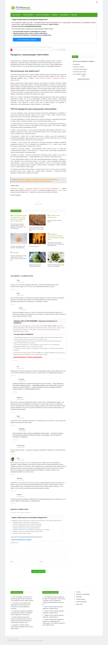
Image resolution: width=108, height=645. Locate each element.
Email (40, 561)
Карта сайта (79, 604)
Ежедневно (77, 64)
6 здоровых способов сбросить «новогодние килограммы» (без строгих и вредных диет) (22, 626)
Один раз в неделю (79, 66)
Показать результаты (83, 79)
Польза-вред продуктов (27, 47)
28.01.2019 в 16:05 (20, 496)
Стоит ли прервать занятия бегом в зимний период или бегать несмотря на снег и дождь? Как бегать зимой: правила (22, 598)
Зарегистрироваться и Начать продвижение (27, 357)
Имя (12, 561)
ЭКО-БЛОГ (74, 14)
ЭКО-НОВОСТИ (64, 14)
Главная (14, 47)
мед (41, 204)
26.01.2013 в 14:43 (20, 282)
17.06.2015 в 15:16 (22, 309)
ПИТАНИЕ (54, 14)
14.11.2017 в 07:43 (20, 480)
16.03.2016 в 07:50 (20, 447)
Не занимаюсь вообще (80, 74)
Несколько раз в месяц (80, 71)
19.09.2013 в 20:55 (20, 399)
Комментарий (14, 542)
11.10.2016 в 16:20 (20, 460)
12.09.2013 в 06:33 (20, 368)
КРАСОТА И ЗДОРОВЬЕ (42, 14)
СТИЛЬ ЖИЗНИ (16, 14)
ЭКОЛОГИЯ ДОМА (28, 14)
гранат (53, 121)
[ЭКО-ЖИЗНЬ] (21, 6)
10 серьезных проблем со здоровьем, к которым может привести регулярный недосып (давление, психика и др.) (22, 612)
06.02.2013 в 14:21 (20, 295)
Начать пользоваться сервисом (27, 39)
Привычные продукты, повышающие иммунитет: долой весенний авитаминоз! (34, 188)
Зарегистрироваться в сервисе (21, 539)
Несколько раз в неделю (80, 69)
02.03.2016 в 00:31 (22, 430)
